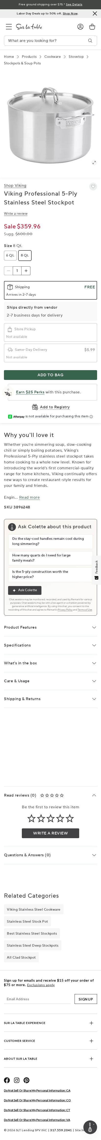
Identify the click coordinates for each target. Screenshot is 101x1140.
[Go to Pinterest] (26, 1080)
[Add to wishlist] (93, 186)
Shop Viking (15, 185)
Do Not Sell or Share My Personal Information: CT (37, 1110)
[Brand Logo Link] (43, 27)
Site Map (81, 1130)
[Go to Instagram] (17, 1080)
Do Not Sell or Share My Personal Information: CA (37, 1090)
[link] (92, 27)
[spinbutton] (17, 270)
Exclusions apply (41, 985)
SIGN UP (86, 999)
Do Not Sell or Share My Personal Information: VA (37, 1120)
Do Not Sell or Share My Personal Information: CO (37, 1100)
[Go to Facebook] (7, 1080)
